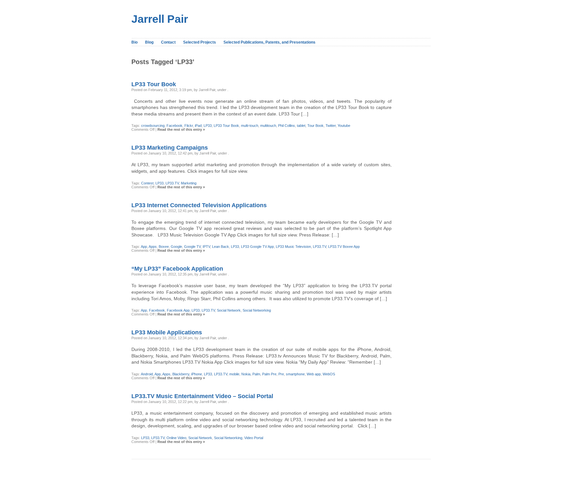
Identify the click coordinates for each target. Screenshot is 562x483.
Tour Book (315, 125)
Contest (147, 183)
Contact (168, 42)
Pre (281, 374)
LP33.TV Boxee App (344, 246)
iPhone (196, 374)
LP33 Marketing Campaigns (169, 147)
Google (176, 246)
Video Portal (253, 438)
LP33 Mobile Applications (166, 332)
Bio (134, 42)
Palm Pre (269, 374)
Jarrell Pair (159, 19)
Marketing (188, 183)
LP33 (208, 125)
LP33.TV (172, 183)
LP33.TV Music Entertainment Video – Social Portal (202, 396)
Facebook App (178, 310)
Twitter (331, 125)
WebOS (329, 374)
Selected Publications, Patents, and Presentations (269, 42)
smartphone (295, 374)
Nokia (245, 374)
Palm (256, 374)
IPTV (206, 246)
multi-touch (249, 125)
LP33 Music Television (293, 246)
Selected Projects (199, 42)
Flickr (188, 125)
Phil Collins (286, 125)
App (144, 246)
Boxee (164, 246)
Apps (153, 246)
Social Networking (257, 310)
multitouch (268, 125)
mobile (234, 374)
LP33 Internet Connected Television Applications (199, 205)
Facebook (174, 125)
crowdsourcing (153, 125)
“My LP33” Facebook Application (177, 268)
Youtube (344, 125)
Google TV (192, 246)
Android (147, 374)
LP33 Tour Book (153, 84)
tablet (301, 125)
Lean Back (220, 246)
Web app (314, 374)
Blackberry (180, 374)
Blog (149, 42)
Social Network (229, 310)
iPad (198, 125)
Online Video (176, 438)
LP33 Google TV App (257, 246)
